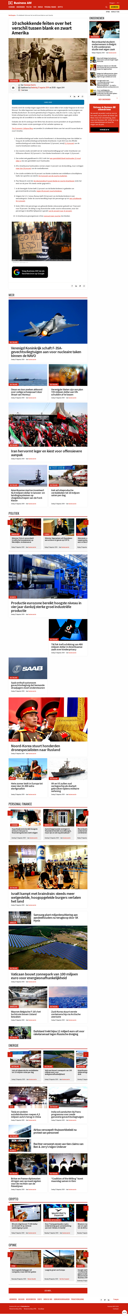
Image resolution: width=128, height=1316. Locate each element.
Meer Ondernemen (108, 99)
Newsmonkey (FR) (30, 1309)
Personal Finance (50, 7)
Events (39, 1299)
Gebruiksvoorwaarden (62, 1299)
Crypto (60, 7)
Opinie (108, 12)
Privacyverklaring (77, 1299)
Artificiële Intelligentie (52, 1220)
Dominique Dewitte (30, 85)
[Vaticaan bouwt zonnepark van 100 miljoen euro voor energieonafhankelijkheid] (48, 927)
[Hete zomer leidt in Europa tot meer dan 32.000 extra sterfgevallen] (28, 759)
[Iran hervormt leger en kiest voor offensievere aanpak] (48, 404)
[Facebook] (101, 1299)
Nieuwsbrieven (31, 1299)
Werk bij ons (48, 1299)
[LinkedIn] (108, 1299)
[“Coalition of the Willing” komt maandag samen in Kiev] (68, 1154)
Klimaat (47, 534)
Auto (11, 1107)
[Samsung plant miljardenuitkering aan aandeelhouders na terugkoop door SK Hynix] (20, 912)
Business (13, 597)
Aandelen (13, 922)
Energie (40, 7)
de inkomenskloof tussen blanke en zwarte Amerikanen (54, 181)
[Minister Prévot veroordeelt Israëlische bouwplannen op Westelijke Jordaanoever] (25, 520)
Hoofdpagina (12, 15)
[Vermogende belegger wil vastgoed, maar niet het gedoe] (25, 1251)
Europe (12, 778)
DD (13, 87)
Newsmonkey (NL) (15, 1309)
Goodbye (41, 1309)
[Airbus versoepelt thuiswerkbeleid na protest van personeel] (20, 1126)
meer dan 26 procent (23, 168)
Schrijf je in (104, 129)
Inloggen (112, 3)
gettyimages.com (24, 262)
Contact (116, 1309)
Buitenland (13, 342)
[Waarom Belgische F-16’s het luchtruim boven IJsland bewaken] (28, 988)
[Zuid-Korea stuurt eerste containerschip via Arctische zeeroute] (68, 988)
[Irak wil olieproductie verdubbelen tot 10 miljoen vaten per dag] (68, 466)
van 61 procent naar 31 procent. (60, 211)
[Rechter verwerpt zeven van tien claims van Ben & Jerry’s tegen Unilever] (20, 1140)
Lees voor (48, 102)
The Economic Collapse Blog (22, 128)
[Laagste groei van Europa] (58, 1251)
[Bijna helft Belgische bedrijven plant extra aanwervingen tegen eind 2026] (93, 58)
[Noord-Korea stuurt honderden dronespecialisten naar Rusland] (48, 699)
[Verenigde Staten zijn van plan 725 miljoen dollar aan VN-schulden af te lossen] (68, 365)
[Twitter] (105, 1299)
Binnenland (14, 1006)
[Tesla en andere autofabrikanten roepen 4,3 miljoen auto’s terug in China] (28, 1088)
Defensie (80, 534)
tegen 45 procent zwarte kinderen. (49, 191)
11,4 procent (69, 143)
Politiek (29, 7)
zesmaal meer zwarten (52, 216)
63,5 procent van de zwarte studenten (53, 176)
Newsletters (115, 12)
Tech (34, 7)
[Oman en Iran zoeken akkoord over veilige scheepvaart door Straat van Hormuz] (28, 365)
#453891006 (16, 262)
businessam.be (32, 359)
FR (118, 3)
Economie (12, 7)
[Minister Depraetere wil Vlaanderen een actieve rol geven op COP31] (58, 520)
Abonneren (114, 7)
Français (116, 1299)
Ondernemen (20, 7)
